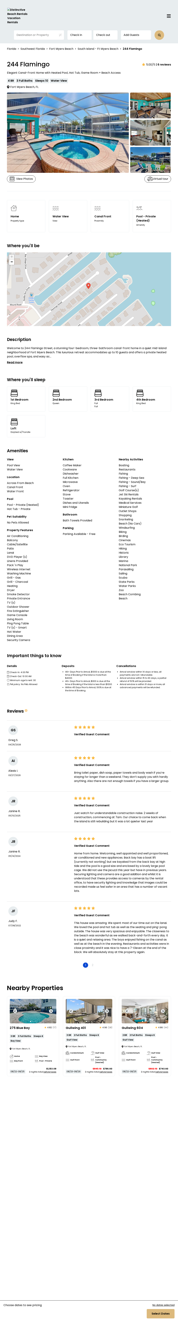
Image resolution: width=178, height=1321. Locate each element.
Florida (11, 49)
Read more (15, 362)
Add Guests (131, 35)
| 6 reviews (163, 65)
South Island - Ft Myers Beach (98, 49)
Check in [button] (76, 35)
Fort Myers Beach (61, 49)
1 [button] (85, 965)
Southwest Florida (33, 49)
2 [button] (92, 965)
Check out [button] (103, 35)
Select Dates (161, 1314)
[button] (159, 35)
